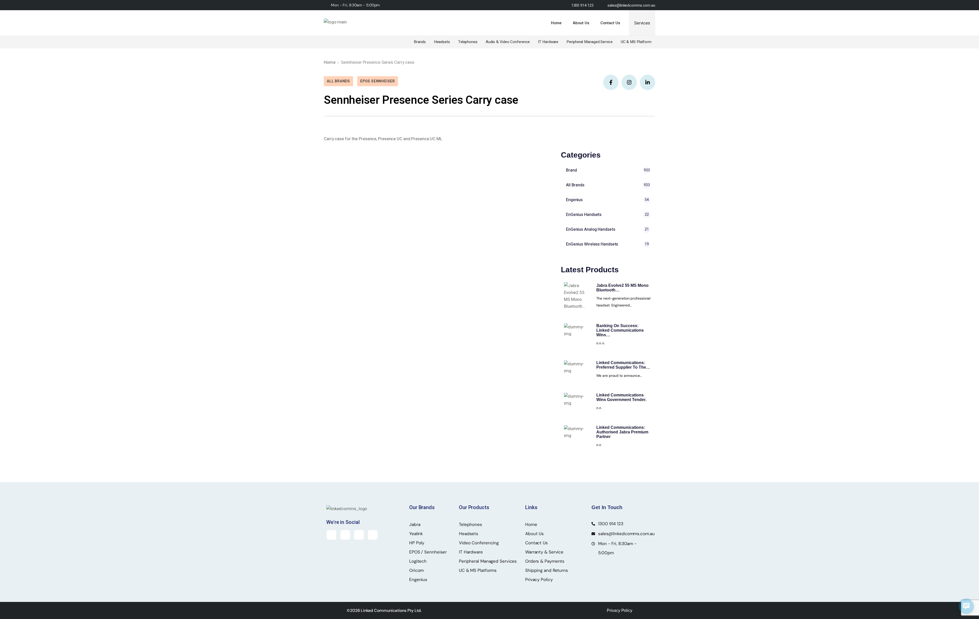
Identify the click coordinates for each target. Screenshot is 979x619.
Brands (420, 42)
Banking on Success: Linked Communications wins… (620, 330)
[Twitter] (345, 535)
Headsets (442, 42)
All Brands (338, 81)
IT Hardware (548, 42)
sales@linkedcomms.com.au (631, 5)
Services (642, 23)
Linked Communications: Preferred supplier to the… (623, 364)
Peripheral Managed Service (589, 42)
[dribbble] (373, 535)
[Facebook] (331, 535)
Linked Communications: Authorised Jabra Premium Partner (622, 432)
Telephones (468, 42)
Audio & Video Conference (508, 42)
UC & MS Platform (636, 42)
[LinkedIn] (359, 535)
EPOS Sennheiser (377, 81)
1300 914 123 (582, 5)
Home (330, 62)
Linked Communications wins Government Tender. (621, 397)
